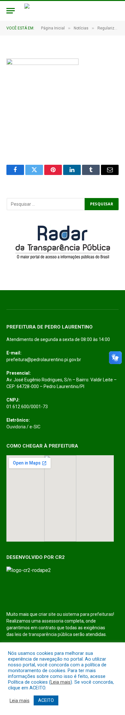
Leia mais (61, 682)
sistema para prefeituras (88, 614)
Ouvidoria (16, 426)
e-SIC (34, 426)
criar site (47, 614)
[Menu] (10, 11)
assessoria (52, 621)
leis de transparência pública (43, 634)
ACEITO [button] (46, 700)
